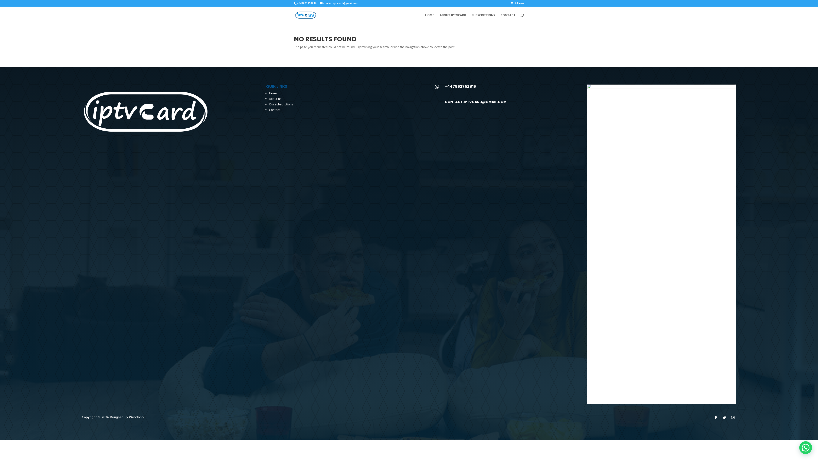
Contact (508, 15)
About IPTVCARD (453, 15)
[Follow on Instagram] (732, 417)
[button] (805, 447)
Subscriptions (483, 15)
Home (429, 15)
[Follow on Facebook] (715, 417)
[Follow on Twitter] (724, 417)
